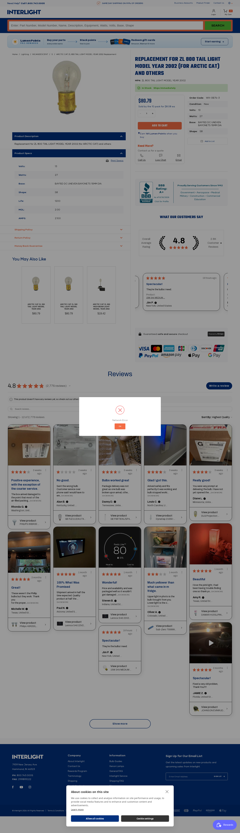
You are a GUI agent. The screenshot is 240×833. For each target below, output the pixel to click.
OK (120, 426)
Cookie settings (145, 818)
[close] (167, 791)
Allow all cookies (95, 818)
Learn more (77, 809)
